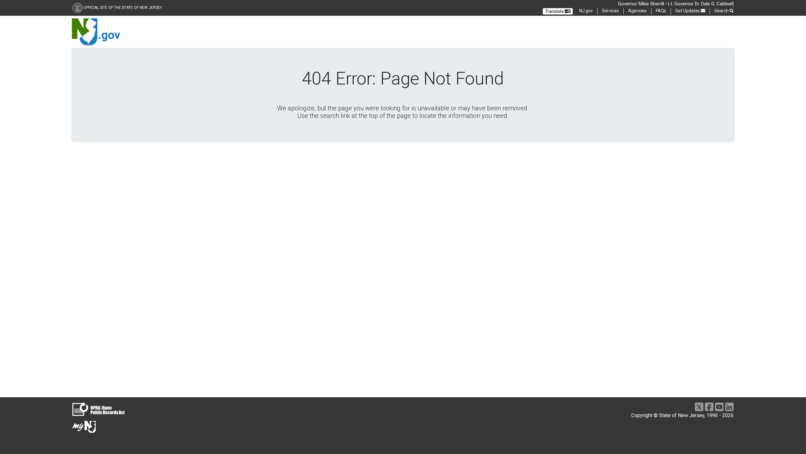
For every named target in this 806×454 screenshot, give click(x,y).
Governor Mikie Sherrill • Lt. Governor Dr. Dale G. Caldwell (676, 3)
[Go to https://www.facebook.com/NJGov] (709, 407)
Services (610, 10)
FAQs (661, 10)
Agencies (637, 10)
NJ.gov (586, 10)
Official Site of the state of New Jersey (122, 7)
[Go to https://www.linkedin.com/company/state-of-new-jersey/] (729, 407)
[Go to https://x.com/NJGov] (699, 407)
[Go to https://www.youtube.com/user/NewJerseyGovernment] (719, 407)
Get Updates (688, 10)
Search (721, 10)
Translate (555, 11)
